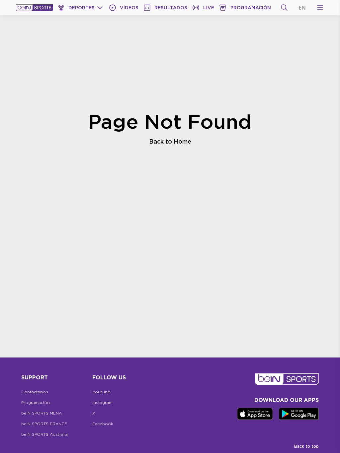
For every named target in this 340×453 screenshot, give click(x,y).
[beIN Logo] (34, 7)
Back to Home (170, 141)
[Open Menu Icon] (320, 8)
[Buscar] (284, 8)
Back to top (306, 446)
